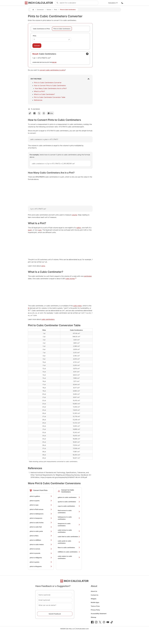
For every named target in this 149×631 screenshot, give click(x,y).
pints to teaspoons (36, 518)
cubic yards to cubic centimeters (64, 542)
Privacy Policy (95, 610)
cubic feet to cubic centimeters (68, 536)
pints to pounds (35, 553)
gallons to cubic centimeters (67, 497)
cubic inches (70, 278)
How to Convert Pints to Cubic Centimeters (50, 85)
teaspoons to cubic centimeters (64, 525)
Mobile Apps (95, 602)
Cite (51, 113)
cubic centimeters (47, 319)
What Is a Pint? (39, 91)
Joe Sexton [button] (36, 109)
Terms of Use (95, 606)
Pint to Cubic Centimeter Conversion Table (49, 97)
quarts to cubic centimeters (67, 502)
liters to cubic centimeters (66, 547)
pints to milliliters (35, 540)
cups (39, 230)
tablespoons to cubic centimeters (65, 518)
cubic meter (77, 306)
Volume (49, 9)
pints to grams (34, 562)
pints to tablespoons (36, 514)
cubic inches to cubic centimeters (65, 531)
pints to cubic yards (36, 531)
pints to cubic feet (36, 527)
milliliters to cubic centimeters (68, 552)
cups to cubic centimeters (66, 506)
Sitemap (93, 617)
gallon (79, 228)
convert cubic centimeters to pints (52, 70)
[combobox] (79, 3)
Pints (55, 9)
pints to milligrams (36, 557)
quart (30, 230)
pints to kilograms (36, 566)
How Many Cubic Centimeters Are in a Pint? (51, 88)
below (54, 62)
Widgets (93, 599)
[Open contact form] (87, 54)
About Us (94, 591)
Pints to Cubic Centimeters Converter (47, 82)
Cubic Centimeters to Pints (41, 29)
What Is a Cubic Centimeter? (44, 94)
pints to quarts (34, 500)
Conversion (40, 9)
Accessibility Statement (98, 613)
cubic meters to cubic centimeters (65, 557)
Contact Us (94, 595)
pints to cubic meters (37, 544)
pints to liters (34, 536)
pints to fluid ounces (36, 509)
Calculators (112, 3)
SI (28, 308)
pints (43, 266)
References (38, 100)
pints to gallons (35, 496)
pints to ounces (35, 549)
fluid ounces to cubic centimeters (65, 511)
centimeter (88, 276)
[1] (75, 278)
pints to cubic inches (37, 522)
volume (74, 215)
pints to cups (34, 505)
